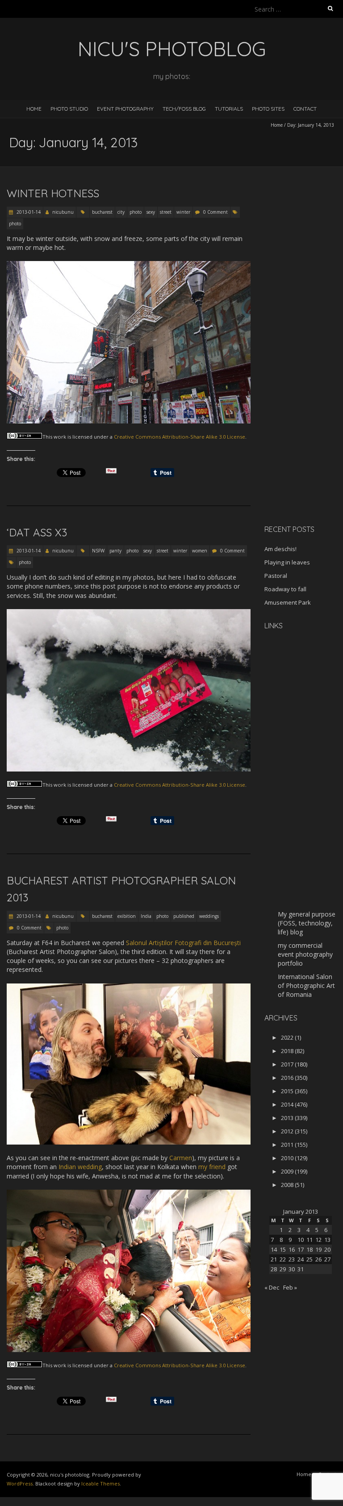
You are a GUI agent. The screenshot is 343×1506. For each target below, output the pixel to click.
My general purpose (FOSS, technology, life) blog (306, 923)
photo (136, 212)
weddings (209, 916)
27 (327, 1259)
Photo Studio (69, 108)
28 (274, 1269)
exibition (126, 916)
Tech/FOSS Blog (184, 108)
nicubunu (63, 212)
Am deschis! (280, 549)
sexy (150, 212)
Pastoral (275, 576)
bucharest (102, 212)
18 (309, 1249)
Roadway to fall (285, 589)
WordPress (20, 1483)
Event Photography (125, 108)
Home (34, 108)
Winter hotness (53, 193)
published (183, 916)
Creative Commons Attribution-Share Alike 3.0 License (179, 436)
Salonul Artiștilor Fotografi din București (183, 942)
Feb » (290, 1287)
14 (274, 1249)
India (146, 916)
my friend (212, 1166)
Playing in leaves (287, 562)
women (199, 551)
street (166, 212)
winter (183, 212)
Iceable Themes (100, 1483)
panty (115, 551)
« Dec (271, 1287)
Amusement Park (287, 602)
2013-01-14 (28, 212)
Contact (305, 108)
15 (283, 1249)
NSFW (98, 551)
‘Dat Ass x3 (37, 532)
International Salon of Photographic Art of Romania (306, 985)
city (121, 212)
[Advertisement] (303, 376)
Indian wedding (80, 1166)
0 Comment (215, 212)
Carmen (180, 1157)
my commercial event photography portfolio (305, 954)
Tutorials (229, 108)
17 (300, 1249)
